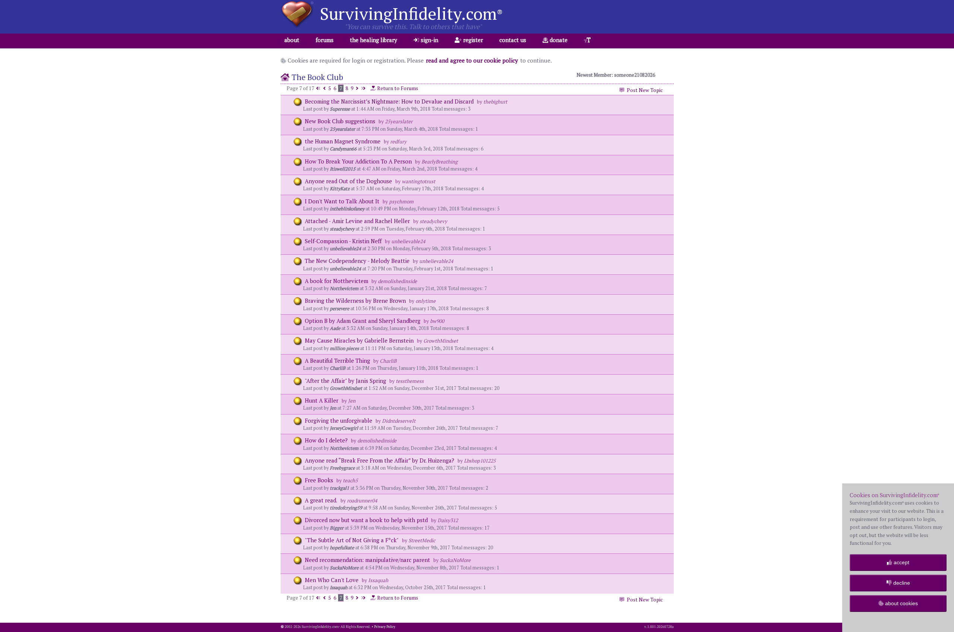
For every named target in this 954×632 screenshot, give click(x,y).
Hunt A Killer (321, 400)
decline (901, 583)
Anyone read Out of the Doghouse (349, 181)
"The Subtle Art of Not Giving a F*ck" (352, 540)
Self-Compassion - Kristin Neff (343, 241)
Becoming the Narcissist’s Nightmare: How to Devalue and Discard (390, 101)
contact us (512, 40)
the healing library (373, 40)
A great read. (321, 500)
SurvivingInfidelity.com (411, 13)
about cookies (901, 603)
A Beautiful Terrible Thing (337, 360)
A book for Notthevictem (336, 281)
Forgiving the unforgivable (339, 420)
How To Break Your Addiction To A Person (358, 161)
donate (558, 40)
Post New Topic (644, 90)
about (291, 40)
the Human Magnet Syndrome (342, 141)
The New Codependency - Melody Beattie (357, 260)
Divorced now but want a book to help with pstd (366, 520)
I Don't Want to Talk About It (342, 201)
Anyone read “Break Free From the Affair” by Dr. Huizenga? (379, 460)
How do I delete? (326, 440)
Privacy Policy (384, 627)
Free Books (319, 480)
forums (325, 40)
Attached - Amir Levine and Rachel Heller (357, 221)
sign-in (428, 40)
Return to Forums (397, 88)
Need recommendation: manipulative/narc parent (367, 559)
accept (900, 562)
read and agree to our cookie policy (472, 60)
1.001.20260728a (660, 627)
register (472, 40)
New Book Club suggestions (340, 121)
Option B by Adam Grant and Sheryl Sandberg (362, 320)
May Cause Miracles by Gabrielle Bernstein (359, 340)
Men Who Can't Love (331, 580)
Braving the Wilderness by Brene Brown (356, 300)
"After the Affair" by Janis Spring (345, 380)
